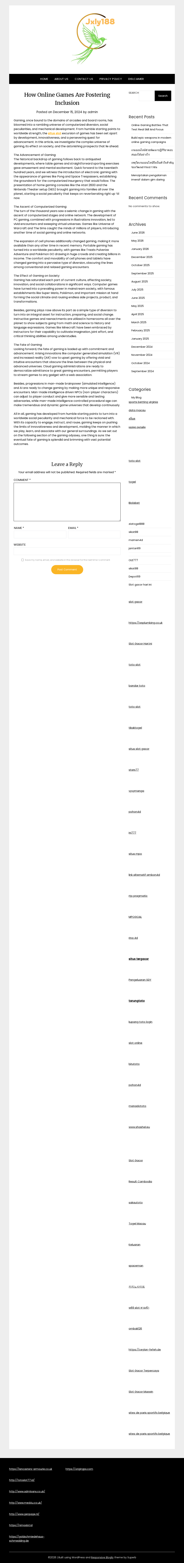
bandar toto (137, 685)
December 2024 (142, 347)
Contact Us (84, 79)
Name (19, 528)
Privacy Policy (111, 79)
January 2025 (140, 339)
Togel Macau (137, 1223)
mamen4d (136, 540)
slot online (135, 1043)
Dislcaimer (136, 79)
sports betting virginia (143, 402)
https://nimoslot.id (21, 1525)
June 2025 (138, 298)
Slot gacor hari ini (140, 584)
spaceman (136, 1265)
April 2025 (137, 314)
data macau (137, 410)
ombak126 (135, 1328)
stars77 (134, 770)
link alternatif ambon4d (144, 875)
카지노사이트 (137, 1286)
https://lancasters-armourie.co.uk (30, 1469)
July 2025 (137, 289)
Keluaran (134, 1244)
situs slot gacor (139, 749)
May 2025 (137, 306)
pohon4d (135, 812)
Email (73, 528)
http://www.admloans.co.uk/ (27, 1491)
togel (132, 482)
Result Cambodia (140, 1181)
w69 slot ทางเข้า (139, 1308)
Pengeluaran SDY (140, 980)
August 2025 (139, 281)
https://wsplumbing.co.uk (145, 623)
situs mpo (135, 854)
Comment (22, 480)
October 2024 (140, 363)
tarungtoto (137, 1001)
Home (44, 79)
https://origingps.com (79, 1469)
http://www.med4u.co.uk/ (25, 1503)
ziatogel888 (136, 524)
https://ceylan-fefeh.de (145, 1349)
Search (134, 93)
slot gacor (135, 602)
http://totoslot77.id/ (22, 1480)
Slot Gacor (136, 1160)
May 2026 (137, 241)
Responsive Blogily (102, 1557)
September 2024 (142, 371)
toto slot (135, 461)
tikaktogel (135, 728)
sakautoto (136, 1202)
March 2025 (138, 322)
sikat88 (133, 532)
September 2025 (142, 273)
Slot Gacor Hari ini (140, 643)
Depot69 (134, 576)
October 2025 (140, 265)
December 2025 (142, 257)
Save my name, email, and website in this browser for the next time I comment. (68, 559)
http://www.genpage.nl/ (24, 1514)
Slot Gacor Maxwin (141, 1391)
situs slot (54, 133)
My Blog (136, 397)
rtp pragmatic (138, 896)
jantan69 (135, 548)
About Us (61, 79)
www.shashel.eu (139, 1127)
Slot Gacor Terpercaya (144, 1370)
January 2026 (140, 249)
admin (93, 112)
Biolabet (134, 503)
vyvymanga (136, 791)
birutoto (134, 1064)
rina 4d (133, 938)
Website (20, 545)
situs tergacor (139, 959)
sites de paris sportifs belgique (149, 1413)
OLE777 (133, 560)
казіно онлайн (137, 427)
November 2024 (141, 355)
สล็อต (132, 419)
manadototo (137, 1106)
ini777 (132, 833)
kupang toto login (140, 1022)
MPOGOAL (135, 917)
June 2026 (138, 232)
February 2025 (140, 330)
